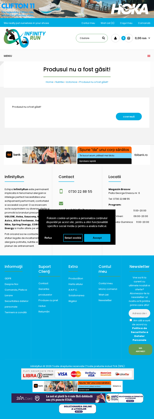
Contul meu (88, 23)
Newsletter (105, 300)
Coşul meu (126, 23)
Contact (43, 283)
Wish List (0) (107, 23)
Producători (76, 278)
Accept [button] (97, 237)
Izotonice (71, 82)
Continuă (129, 116)
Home (49, 82)
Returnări (44, 311)
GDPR (8, 278)
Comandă (144, 23)
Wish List (104, 294)
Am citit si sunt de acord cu (140, 330)
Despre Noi (11, 284)
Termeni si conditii (16, 312)
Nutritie (59, 82)
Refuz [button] (48, 237)
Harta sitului (76, 284)
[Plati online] (77, 379)
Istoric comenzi (108, 289)
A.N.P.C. (73, 290)
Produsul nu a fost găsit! (93, 82)
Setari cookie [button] (73, 237)
